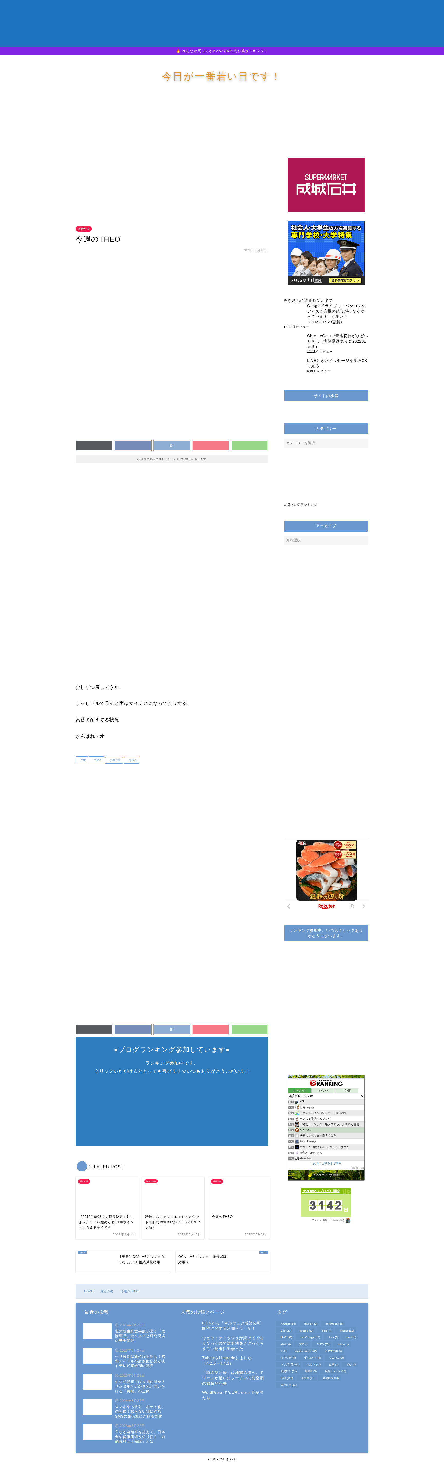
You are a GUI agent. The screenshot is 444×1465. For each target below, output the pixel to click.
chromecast (334, 1324)
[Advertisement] (173, 159)
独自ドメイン (335, 1371)
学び (351, 1364)
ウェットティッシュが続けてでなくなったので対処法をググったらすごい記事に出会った (233, 1343)
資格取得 (331, 1378)
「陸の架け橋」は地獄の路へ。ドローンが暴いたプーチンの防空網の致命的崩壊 (233, 1377)
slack (286, 1344)
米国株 (132, 760)
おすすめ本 (333, 1351)
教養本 (311, 1371)
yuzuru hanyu (306, 1351)
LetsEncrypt (310, 1337)
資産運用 (289, 1384)
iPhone (347, 1330)
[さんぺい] (222, 42)
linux (333, 1337)
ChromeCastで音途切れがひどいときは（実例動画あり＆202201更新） (337, 341)
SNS (303, 1344)
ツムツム (336, 1357)
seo (351, 1337)
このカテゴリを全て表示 (325, 1163)
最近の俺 (83, 228)
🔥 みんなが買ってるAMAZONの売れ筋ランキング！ (222, 51)
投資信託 (115, 760)
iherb (326, 1330)
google (306, 1330)
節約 (287, 1378)
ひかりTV (288, 1357)
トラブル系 (290, 1364)
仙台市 (314, 1364)
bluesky (310, 1324)
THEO (97, 760)
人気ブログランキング (300, 505)
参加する (358, 1167)
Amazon (288, 1324)
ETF (83, 760)
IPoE (286, 1337)
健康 (333, 1364)
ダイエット (312, 1357)
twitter (343, 1344)
